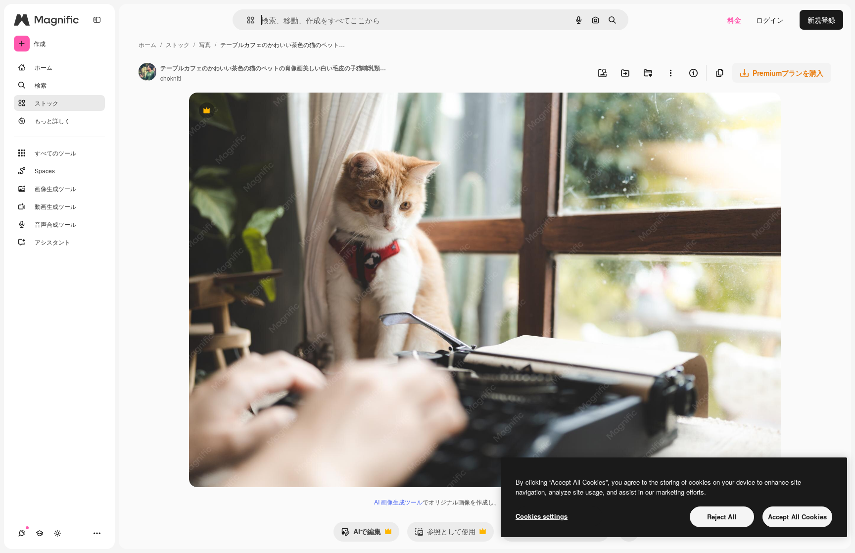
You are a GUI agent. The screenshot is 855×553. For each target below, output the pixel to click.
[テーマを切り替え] (57, 533)
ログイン (770, 20)
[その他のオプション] (670, 73)
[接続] (22, 533)
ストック (178, 44)
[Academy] (40, 533)
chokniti (170, 78)
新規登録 (821, 20)
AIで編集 (361, 533)
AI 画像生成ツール (398, 502)
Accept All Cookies (797, 516)
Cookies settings (542, 516)
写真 (205, 44)
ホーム (147, 44)
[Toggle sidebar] (97, 20)
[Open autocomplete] (246, 20)
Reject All (722, 516)
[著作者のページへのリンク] (147, 73)
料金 (734, 20)
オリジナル (257, 111)
